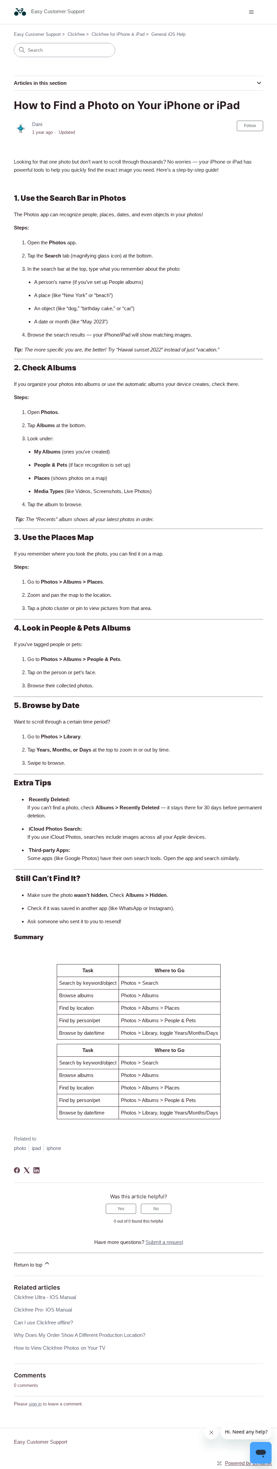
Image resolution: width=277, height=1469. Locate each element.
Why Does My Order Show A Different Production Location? (79, 1335)
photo (20, 1148)
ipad (36, 1148)
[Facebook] (17, 1170)
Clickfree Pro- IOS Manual (43, 1310)
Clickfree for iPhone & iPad (118, 34)
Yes (121, 1208)
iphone (54, 1148)
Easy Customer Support (37, 34)
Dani (37, 124)
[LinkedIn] (36, 1170)
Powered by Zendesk (248, 1463)
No (156, 1208)
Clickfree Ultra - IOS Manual (45, 1297)
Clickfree (76, 34)
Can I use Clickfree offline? (43, 1322)
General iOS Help (168, 34)
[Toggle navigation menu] (251, 12)
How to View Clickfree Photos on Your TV (59, 1348)
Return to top (29, 1265)
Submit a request (164, 1242)
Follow (250, 125)
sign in (35, 1403)
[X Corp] (27, 1170)
